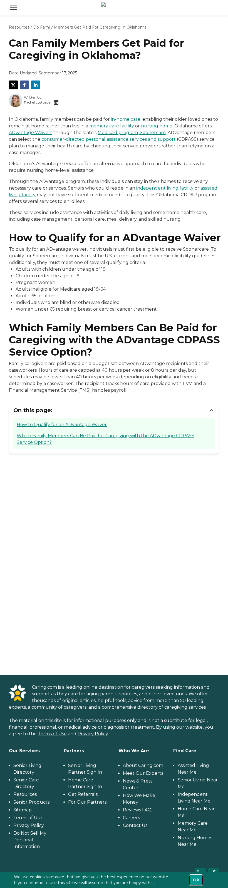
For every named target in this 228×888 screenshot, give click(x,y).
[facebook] (24, 85)
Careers (131, 817)
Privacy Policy (93, 733)
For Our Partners (87, 802)
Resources (19, 27)
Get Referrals (83, 794)
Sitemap (22, 809)
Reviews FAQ (137, 809)
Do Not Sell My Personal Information (29, 840)
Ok (196, 879)
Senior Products (31, 802)
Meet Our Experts (143, 773)
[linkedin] (35, 85)
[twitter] (13, 85)
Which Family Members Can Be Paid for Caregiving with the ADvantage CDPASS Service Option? (105, 439)
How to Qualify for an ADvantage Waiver (62, 424)
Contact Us (135, 825)
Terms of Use (52, 733)
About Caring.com (143, 765)
